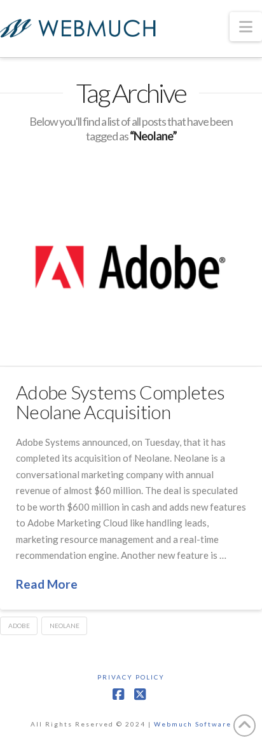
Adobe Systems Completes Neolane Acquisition (120, 402)
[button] (246, 26)
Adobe (19, 625)
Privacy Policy (131, 677)
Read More (47, 584)
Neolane (64, 625)
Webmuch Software (192, 724)
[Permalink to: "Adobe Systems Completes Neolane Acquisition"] (131, 268)
